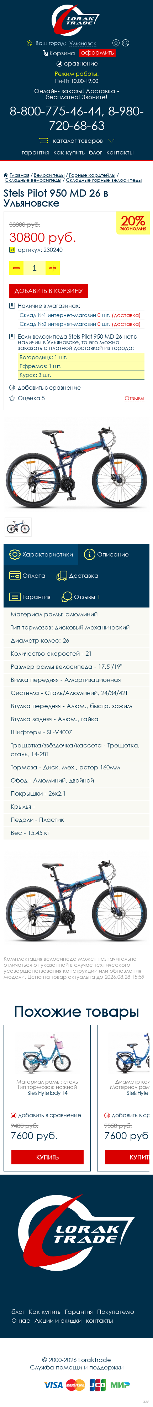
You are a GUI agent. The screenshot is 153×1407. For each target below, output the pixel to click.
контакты (119, 152)
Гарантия (35, 152)
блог (95, 152)
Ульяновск (82, 43)
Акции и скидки (58, 1320)
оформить (97, 52)
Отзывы (134, 398)
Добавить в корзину (49, 290)
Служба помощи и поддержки (76, 1367)
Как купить (69, 152)
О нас (20, 1320)
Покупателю (115, 1311)
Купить (47, 1157)
